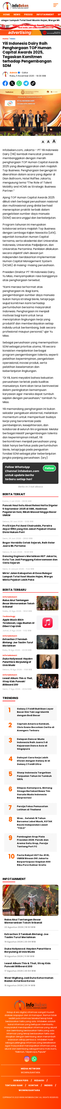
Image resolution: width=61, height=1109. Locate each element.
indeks (48, 1085)
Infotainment (45, 14)
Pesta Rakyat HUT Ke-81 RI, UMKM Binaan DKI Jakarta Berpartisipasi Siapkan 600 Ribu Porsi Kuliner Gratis (33, 860)
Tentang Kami (14, 1085)
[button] (43, 142)
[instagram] (27, 1061)
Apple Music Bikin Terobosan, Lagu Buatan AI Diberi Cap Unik (18, 623)
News (17, 14)
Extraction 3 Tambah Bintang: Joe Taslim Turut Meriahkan (18, 643)
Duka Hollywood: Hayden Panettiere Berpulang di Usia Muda (18, 662)
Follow (49, 468)
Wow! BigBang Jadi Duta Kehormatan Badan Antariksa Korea (28, 979)
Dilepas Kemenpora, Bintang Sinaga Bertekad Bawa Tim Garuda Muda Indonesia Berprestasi (34, 792)
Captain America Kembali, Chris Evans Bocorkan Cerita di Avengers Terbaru (35, 727)
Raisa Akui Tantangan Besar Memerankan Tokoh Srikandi (18, 604)
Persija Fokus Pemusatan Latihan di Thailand (32, 808)
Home (6, 14)
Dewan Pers (20, 1080)
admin (13, 72)
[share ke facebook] (6, 85)
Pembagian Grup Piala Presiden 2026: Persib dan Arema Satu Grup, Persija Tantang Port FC (32, 841)
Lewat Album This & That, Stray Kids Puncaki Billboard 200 (18, 681)
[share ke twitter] (12, 85)
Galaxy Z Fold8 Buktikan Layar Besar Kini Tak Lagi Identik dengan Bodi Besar (35, 712)
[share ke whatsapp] (19, 85)
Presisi (28, 14)
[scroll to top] (56, 1089)
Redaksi (39, 1080)
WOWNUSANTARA (30, 1072)
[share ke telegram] (26, 85)
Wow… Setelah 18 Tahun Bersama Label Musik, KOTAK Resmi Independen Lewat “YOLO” (34, 823)
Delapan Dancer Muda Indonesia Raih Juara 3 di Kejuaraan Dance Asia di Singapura (32, 744)
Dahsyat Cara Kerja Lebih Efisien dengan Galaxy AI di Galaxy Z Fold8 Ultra (33, 761)
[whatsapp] (34, 1061)
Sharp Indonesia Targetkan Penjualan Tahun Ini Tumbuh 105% (34, 776)
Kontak (33, 1085)
